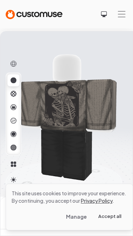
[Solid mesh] (13, 147)
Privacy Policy (96, 200)
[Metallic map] (13, 134)
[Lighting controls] (13, 179)
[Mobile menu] (121, 14)
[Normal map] (13, 107)
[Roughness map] (13, 120)
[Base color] (13, 93)
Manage (76, 216)
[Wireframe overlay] (13, 63)
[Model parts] (13, 164)
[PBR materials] (13, 80)
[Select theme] (104, 14)
